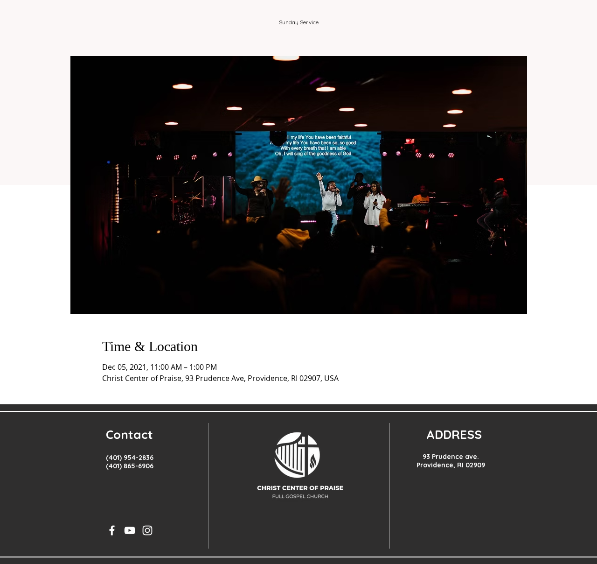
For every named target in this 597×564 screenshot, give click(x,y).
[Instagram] (147, 530)
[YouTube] (129, 530)
